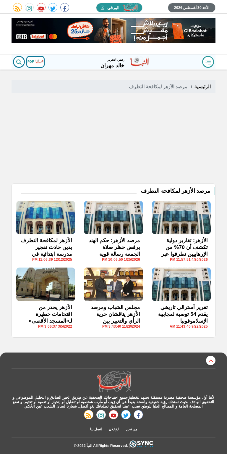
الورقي (113, 7)
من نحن (131, 429)
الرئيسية (202, 86)
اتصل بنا (96, 429)
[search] (19, 62)
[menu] (208, 62)
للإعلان (114, 429)
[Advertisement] (113, 139)
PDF (31, 61)
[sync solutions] (141, 445)
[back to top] (210, 360)
